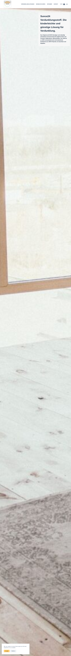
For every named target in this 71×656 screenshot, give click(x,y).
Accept (6, 651)
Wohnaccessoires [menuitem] (40, 4)
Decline (13, 651)
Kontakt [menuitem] (56, 4)
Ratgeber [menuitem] (49, 4)
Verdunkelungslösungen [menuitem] (27, 4)
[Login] (66, 4)
